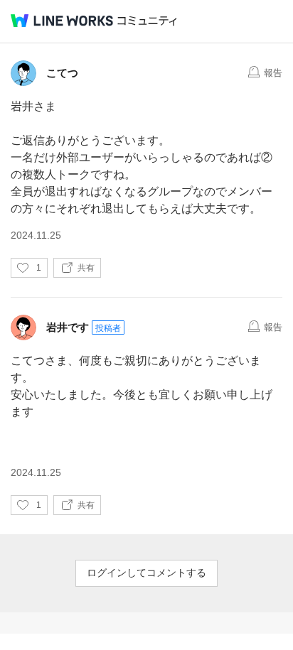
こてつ (62, 73)
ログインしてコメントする (146, 572)
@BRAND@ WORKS (62, 20)
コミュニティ (147, 21)
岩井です (67, 327)
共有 (86, 268)
